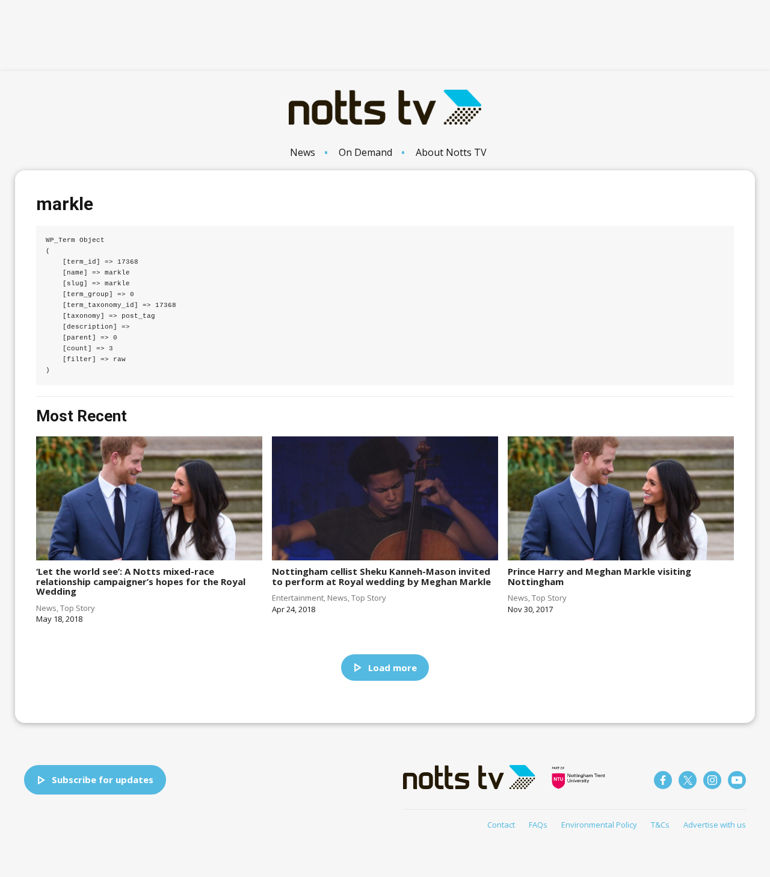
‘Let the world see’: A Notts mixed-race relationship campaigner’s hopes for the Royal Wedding (140, 581)
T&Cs (660, 824)
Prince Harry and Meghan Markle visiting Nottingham (599, 576)
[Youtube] (737, 780)
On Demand (365, 152)
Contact (501, 824)
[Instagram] (712, 780)
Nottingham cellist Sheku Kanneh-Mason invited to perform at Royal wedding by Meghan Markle (381, 576)
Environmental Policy (599, 824)
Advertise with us (714, 824)
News (302, 152)
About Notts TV (451, 152)
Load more (392, 668)
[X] (688, 780)
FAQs (538, 824)
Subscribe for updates (102, 779)
